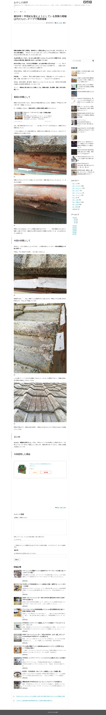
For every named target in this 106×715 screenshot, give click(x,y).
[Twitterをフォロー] (84, 2)
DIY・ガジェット (77, 188)
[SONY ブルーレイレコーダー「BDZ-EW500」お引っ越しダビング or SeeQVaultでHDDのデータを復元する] (18, 638)
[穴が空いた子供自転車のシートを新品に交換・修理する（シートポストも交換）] (18, 587)
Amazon (35, 472)
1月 (75, 222)
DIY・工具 (75, 200)
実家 (58, 507)
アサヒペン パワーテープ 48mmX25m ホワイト (40, 463)
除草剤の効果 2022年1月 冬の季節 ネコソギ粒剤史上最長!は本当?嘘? (85, 115)
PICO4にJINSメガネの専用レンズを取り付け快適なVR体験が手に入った (85, 86)
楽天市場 (46, 472)
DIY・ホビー (76, 190)
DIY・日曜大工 (76, 202)
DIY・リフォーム (77, 193)
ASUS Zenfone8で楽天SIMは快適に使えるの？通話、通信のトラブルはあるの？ (85, 151)
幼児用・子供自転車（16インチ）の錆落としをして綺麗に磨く (42, 671)
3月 (75, 219)
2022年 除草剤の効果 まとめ (85, 91)
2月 (75, 221)
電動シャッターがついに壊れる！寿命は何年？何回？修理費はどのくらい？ (85, 108)
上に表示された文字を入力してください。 (25, 553)
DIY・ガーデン (76, 186)
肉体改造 (74, 209)
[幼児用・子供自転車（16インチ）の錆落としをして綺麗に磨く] (18, 674)
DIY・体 (74, 197)
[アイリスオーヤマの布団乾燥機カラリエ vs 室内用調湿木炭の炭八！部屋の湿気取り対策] (18, 612)
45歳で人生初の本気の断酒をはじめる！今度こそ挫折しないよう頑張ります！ (85, 79)
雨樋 (64, 507)
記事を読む (25, 580)
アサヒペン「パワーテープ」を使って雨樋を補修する (37, 113)
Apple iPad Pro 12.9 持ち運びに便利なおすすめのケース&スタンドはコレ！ (85, 130)
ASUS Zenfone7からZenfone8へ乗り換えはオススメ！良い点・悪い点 (85, 165)
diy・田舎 (75, 207)
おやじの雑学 (21, 2)
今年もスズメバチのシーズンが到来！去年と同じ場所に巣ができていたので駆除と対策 (40, 696)
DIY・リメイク (76, 195)
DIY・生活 (59, 23)
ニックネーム (17, 539)
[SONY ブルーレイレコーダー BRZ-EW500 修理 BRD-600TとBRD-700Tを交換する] (18, 601)
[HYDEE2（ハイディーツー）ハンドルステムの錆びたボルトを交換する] (18, 661)
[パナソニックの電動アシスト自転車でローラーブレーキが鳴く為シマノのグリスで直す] (18, 574)
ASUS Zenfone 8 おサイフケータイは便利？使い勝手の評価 (85, 158)
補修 (61, 507)
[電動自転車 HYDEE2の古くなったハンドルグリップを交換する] (18, 685)
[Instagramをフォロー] (87, 2)
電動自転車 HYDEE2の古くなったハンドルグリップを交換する (42, 681)
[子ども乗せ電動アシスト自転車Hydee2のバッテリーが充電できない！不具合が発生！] (18, 649)
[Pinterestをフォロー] (90, 2)
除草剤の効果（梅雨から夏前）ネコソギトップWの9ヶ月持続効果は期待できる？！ (85, 172)
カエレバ (34, 465)
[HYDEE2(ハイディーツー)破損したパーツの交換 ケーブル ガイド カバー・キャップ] (18, 626)
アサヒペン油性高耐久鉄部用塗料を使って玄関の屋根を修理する (34, 700)
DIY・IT (74, 183)
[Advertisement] (40, 37)
